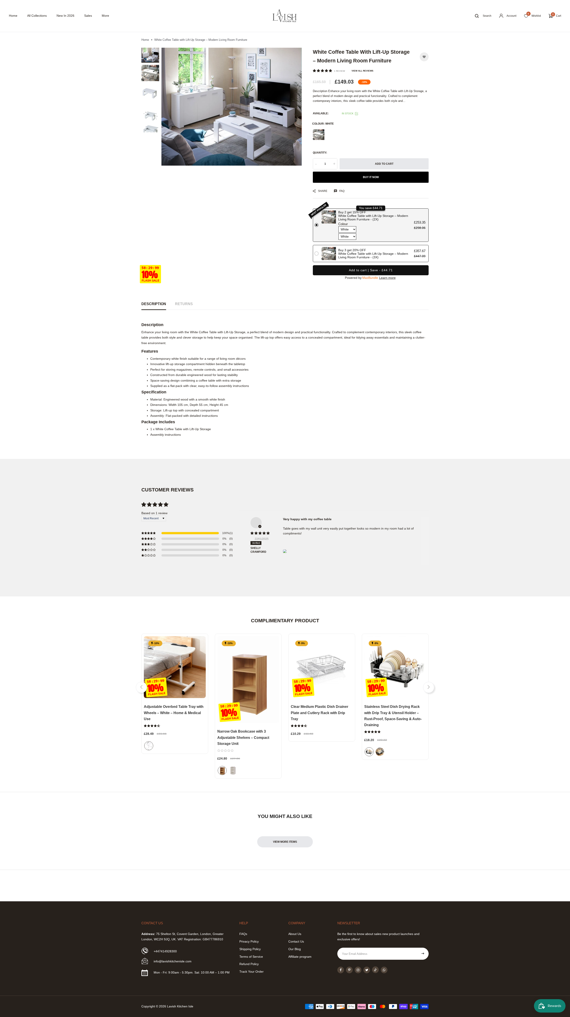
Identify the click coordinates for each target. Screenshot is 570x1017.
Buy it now (371, 177)
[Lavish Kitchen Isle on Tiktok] (375, 969)
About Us (294, 934)
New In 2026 (65, 15)
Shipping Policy (250, 949)
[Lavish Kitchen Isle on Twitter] (366, 970)
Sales (88, 15)
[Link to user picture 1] (285, 551)
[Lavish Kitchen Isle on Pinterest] (349, 970)
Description (153, 304)
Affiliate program (299, 956)
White (318, 134)
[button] (323, 70)
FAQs (243, 934)
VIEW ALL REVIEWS (362, 71)
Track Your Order (251, 971)
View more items (285, 841)
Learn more (387, 277)
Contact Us (296, 941)
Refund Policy (249, 964)
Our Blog (294, 949)
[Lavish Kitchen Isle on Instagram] (358, 970)
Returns (184, 304)
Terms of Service (251, 956)
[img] (261, 533)
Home (13, 15)
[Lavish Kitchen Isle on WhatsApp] (384, 970)
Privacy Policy (249, 941)
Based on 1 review (154, 513)
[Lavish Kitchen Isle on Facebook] (340, 970)
